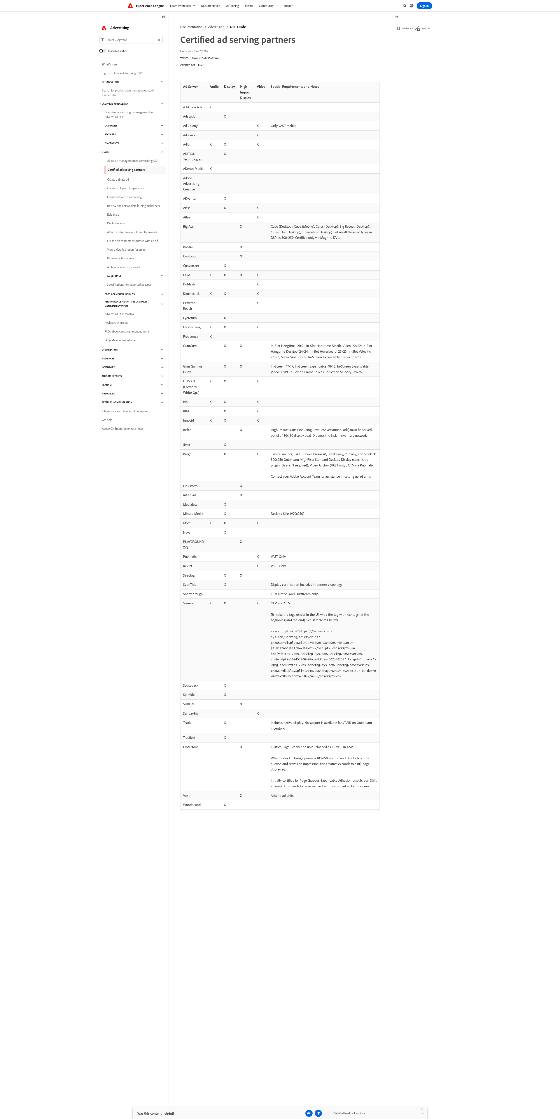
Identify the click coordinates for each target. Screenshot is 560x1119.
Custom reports (112, 376)
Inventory (108, 367)
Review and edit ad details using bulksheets (133, 206)
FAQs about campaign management (127, 331)
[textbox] (131, 40)
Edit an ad (113, 214)
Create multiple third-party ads (125, 188)
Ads (106, 151)
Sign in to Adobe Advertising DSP (122, 73)
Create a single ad (118, 179)
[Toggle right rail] (396, 17)
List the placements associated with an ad (132, 241)
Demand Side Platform (205, 58)
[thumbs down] (318, 1113)
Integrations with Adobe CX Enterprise (125, 411)
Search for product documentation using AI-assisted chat (128, 92)
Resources (108, 393)
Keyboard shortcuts (116, 323)
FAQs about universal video (121, 340)
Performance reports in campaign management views (126, 304)
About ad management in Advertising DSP (133, 161)
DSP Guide (238, 27)
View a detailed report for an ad (126, 250)
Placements (112, 143)
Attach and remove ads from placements (132, 232)
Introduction (110, 81)
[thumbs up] (309, 1113)
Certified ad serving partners (126, 170)
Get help (107, 420)
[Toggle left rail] (163, 17)
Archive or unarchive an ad (123, 267)
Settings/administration (117, 402)
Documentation (191, 27)
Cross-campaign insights (120, 294)
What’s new (109, 64)
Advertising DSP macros (119, 314)
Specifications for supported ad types (129, 285)
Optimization (110, 349)
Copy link (426, 28)
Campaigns (111, 125)
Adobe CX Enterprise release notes (122, 429)
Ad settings (114, 275)
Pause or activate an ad (121, 258)
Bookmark (407, 28)
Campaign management (116, 103)
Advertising (216, 27)
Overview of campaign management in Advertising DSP (129, 114)
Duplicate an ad (116, 223)
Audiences (108, 358)
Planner (107, 384)
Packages (110, 134)
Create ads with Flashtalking (124, 197)
